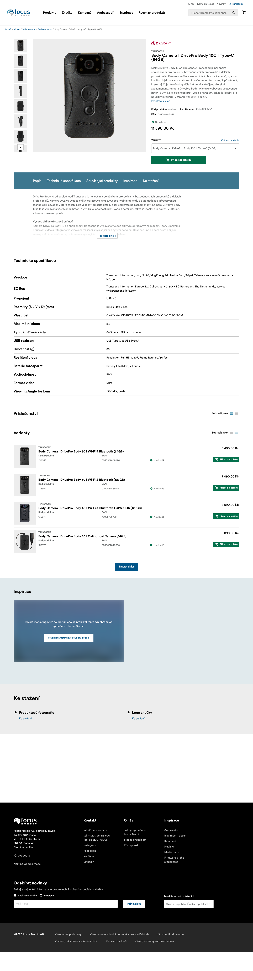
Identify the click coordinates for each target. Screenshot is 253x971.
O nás (191, 3)
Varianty (156, 140)
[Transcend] (161, 43)
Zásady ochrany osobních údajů (154, 941)
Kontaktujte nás (205, 3)
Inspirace (126, 12)
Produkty (49, 12)
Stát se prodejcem (135, 839)
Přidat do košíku (181, 160)
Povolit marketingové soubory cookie (68, 638)
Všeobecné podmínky (68, 934)
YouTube (89, 856)
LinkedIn (89, 862)
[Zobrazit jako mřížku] (231, 413)
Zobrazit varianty (230, 140)
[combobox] (213, 12)
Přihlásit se (238, 3)
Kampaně (85, 12)
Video (17, 29)
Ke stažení (25, 718)
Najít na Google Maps (27, 864)
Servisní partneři (116, 941)
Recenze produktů (152, 12)
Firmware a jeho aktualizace (174, 860)
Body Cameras (45, 29)
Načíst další (126, 566)
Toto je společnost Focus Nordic (135, 832)
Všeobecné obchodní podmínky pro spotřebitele (119, 934)
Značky (67, 12)
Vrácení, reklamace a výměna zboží (76, 941)
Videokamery (29, 29)
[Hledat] (233, 12)
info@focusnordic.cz (96, 830)
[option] (20, 45)
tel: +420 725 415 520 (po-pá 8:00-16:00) (97, 837)
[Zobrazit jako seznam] (236, 413)
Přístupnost (131, 845)
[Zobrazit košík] (244, 12)
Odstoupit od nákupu (170, 934)
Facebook (90, 851)
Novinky (221, 3)
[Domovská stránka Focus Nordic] (18, 12)
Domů (8, 29)
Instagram (90, 845)
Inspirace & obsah (175, 835)
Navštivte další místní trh (179, 896)
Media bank (171, 852)
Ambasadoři (105, 12)
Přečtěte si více (160, 101)
